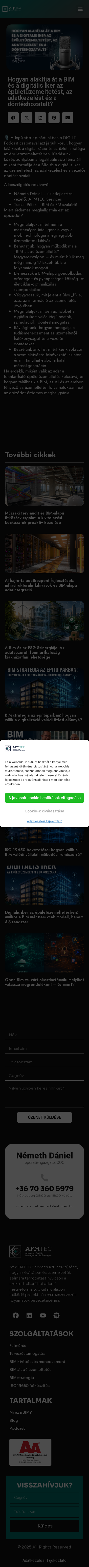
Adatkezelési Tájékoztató (44, 821)
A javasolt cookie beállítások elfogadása (44, 797)
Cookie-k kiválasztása (44, 811)
